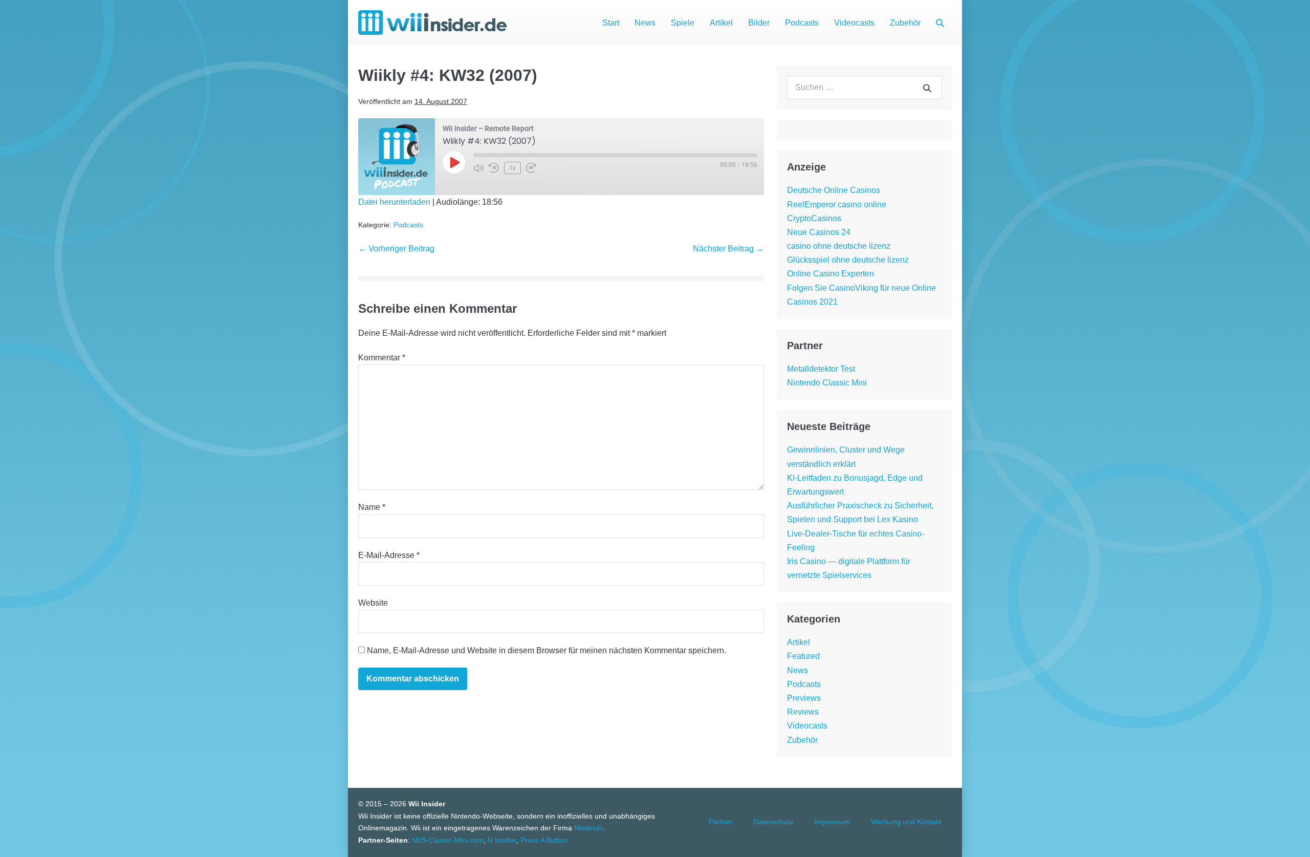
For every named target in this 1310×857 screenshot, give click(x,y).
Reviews (803, 712)
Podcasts (802, 22)
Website (373, 602)
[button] (940, 23)
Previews (804, 698)
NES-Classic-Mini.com (448, 840)
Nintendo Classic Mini (827, 382)
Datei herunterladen (394, 202)
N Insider (502, 840)
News (645, 22)
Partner (721, 822)
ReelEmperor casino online (836, 204)
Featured (803, 656)
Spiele (682, 22)
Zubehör (905, 22)
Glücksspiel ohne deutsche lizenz (848, 259)
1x (512, 168)
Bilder (759, 22)
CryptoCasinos (814, 218)
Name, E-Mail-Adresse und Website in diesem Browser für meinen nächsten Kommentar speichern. (546, 650)
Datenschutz (773, 822)
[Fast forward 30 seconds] (531, 168)
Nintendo (588, 828)
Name (371, 507)
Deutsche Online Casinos (833, 190)
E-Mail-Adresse (389, 555)
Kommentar (381, 357)
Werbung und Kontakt (906, 822)
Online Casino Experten (830, 273)
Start (610, 22)
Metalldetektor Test (821, 369)
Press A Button (543, 840)
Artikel (721, 22)
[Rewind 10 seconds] (494, 168)
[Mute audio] (478, 168)
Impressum (832, 822)
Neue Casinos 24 (818, 232)
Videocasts (854, 22)
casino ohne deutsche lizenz (838, 246)
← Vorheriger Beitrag (396, 248)
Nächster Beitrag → (728, 248)
